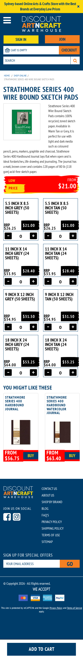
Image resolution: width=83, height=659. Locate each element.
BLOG (45, 508)
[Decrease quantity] (8, 236)
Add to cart (41, 649)
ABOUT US (48, 495)
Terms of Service (74, 607)
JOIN (62, 39)
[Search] (75, 60)
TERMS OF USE (51, 535)
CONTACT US (49, 488)
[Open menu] (7, 20)
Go (70, 563)
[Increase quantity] (33, 236)
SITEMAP (47, 541)
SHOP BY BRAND (52, 502)
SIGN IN (20, 39)
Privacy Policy (56, 607)
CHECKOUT (69, 50)
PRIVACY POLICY (52, 522)
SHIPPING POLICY (53, 528)
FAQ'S (45, 515)
